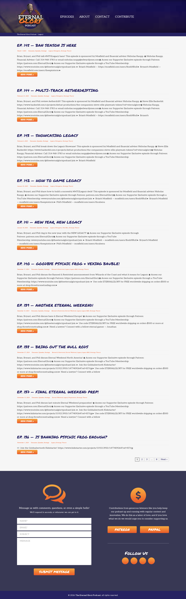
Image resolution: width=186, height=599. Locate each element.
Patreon (122, 529)
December (20, 269)
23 (23, 186)
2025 (24, 51)
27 (25, 352)
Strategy (44, 51)
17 (24, 269)
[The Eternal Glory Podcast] (30, 16)
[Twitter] (151, 560)
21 (24, 96)
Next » (164, 459)
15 (25, 397)
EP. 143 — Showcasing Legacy (47, 135)
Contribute (124, 16)
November (20, 352)
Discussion (31, 51)
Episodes (67, 16)
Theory (69, 51)
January (19, 186)
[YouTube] (134, 560)
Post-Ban (65, 228)
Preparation (72, 397)
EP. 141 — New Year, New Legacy (49, 222)
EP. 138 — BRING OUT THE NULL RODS (52, 346)
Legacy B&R (74, 269)
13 (24, 311)
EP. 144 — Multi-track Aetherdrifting (57, 90)
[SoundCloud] (125, 560)
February (20, 96)
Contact (102, 16)
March (19, 51)
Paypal (154, 529)
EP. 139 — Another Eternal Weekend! (55, 305)
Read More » (27, 74)
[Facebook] (142, 560)
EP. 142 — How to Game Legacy (49, 180)
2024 (27, 269)
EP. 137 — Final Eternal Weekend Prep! (58, 392)
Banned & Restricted (58, 269)
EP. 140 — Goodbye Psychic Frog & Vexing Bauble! (68, 263)
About (84, 16)
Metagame (57, 51)
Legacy (51, 51)
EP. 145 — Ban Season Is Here (46, 45)
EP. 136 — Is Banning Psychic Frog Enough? (62, 437)
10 (23, 228)
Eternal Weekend (70, 311)
